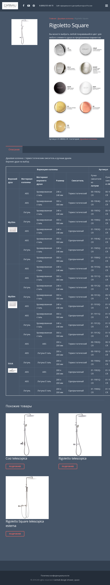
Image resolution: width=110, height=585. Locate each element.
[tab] (14, 149)
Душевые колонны (65, 18)
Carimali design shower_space (66, 580)
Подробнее (15, 466)
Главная (52, 18)
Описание (14, 149)
